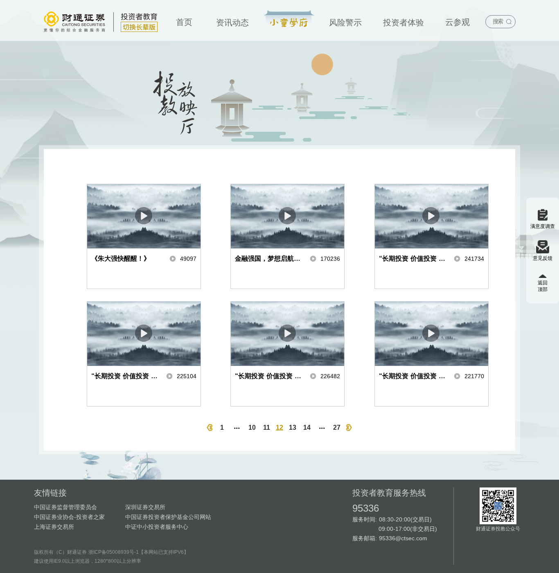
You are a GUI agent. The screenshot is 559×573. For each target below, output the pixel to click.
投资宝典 (289, 19)
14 (307, 427)
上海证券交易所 (54, 526)
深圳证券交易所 (145, 507)
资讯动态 (232, 22)
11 (266, 427)
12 (279, 427)
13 (292, 427)
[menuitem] (184, 20)
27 (336, 427)
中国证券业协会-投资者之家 (69, 517)
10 (252, 427)
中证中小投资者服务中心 (156, 526)
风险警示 (345, 22)
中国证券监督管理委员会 (65, 507)
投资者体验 (403, 22)
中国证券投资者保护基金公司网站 (168, 517)
